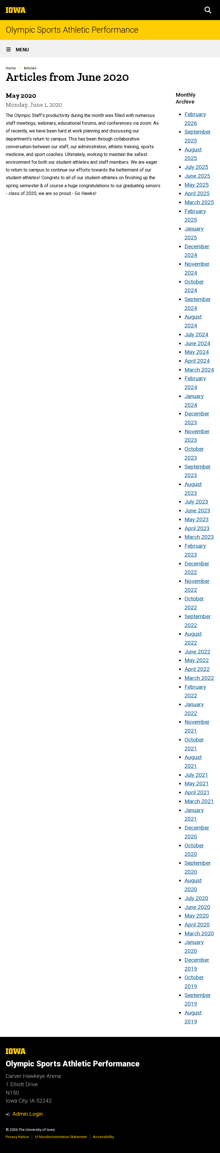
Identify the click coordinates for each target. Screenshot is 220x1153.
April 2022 (197, 669)
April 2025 (197, 193)
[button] (208, 10)
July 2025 (196, 167)
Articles (30, 68)
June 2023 (197, 510)
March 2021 (199, 801)
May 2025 (196, 185)
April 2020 (197, 924)
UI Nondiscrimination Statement (61, 1137)
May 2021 (196, 783)
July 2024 (196, 334)
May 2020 (196, 915)
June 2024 (197, 343)
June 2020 (197, 907)
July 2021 (196, 775)
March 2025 (199, 202)
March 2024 (199, 369)
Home (11, 68)
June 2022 (197, 651)
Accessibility (103, 1137)
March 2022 (199, 678)
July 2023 (196, 501)
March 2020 (199, 933)
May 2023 (196, 519)
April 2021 (197, 792)
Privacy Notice (17, 1137)
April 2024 (197, 361)
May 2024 (196, 352)
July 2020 (196, 898)
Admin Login (27, 1114)
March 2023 (199, 537)
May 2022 (196, 660)
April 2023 (197, 528)
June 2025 (197, 176)
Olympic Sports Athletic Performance (72, 30)
